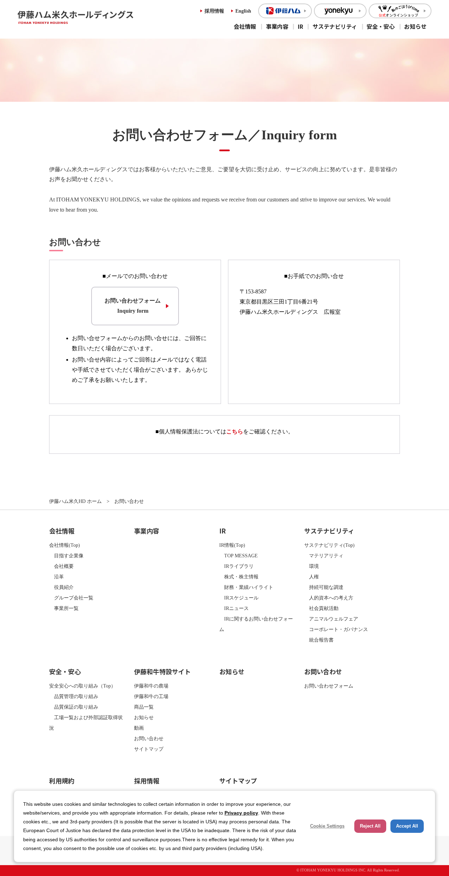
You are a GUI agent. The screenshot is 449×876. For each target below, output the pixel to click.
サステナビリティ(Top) (329, 545)
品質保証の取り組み (73, 707)
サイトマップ (148, 749)
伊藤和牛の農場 (151, 686)
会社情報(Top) (64, 545)
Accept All (407, 826)
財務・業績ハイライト (246, 587)
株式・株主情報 (239, 576)
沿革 (56, 576)
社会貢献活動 (321, 608)
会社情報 (245, 26)
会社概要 (61, 566)
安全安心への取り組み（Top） (82, 686)
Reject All (370, 826)
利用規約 (61, 780)
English (243, 11)
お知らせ (415, 26)
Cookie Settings (327, 826)
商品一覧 (144, 707)
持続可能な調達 (323, 587)
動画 (139, 728)
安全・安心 (381, 26)
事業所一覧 (64, 608)
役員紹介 (61, 587)
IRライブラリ (236, 566)
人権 (311, 576)
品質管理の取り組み (73, 696)
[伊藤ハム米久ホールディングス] (93, 17)
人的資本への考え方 (328, 597)
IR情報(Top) (232, 545)
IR (300, 26)
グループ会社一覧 (71, 597)
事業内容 (277, 26)
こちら (234, 431)
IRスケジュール (239, 597)
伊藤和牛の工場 (151, 696)
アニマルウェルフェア (331, 619)
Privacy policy (241, 813)
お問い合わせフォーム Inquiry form (133, 306)
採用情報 (214, 11)
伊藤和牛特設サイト (162, 671)
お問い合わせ (148, 738)
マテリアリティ (323, 555)
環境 (311, 566)
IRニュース (234, 608)
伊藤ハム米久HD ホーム (75, 501)
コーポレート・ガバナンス (336, 629)
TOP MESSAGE (238, 555)
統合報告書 (319, 640)
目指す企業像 (66, 555)
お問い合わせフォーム (328, 686)
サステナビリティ (335, 26)
